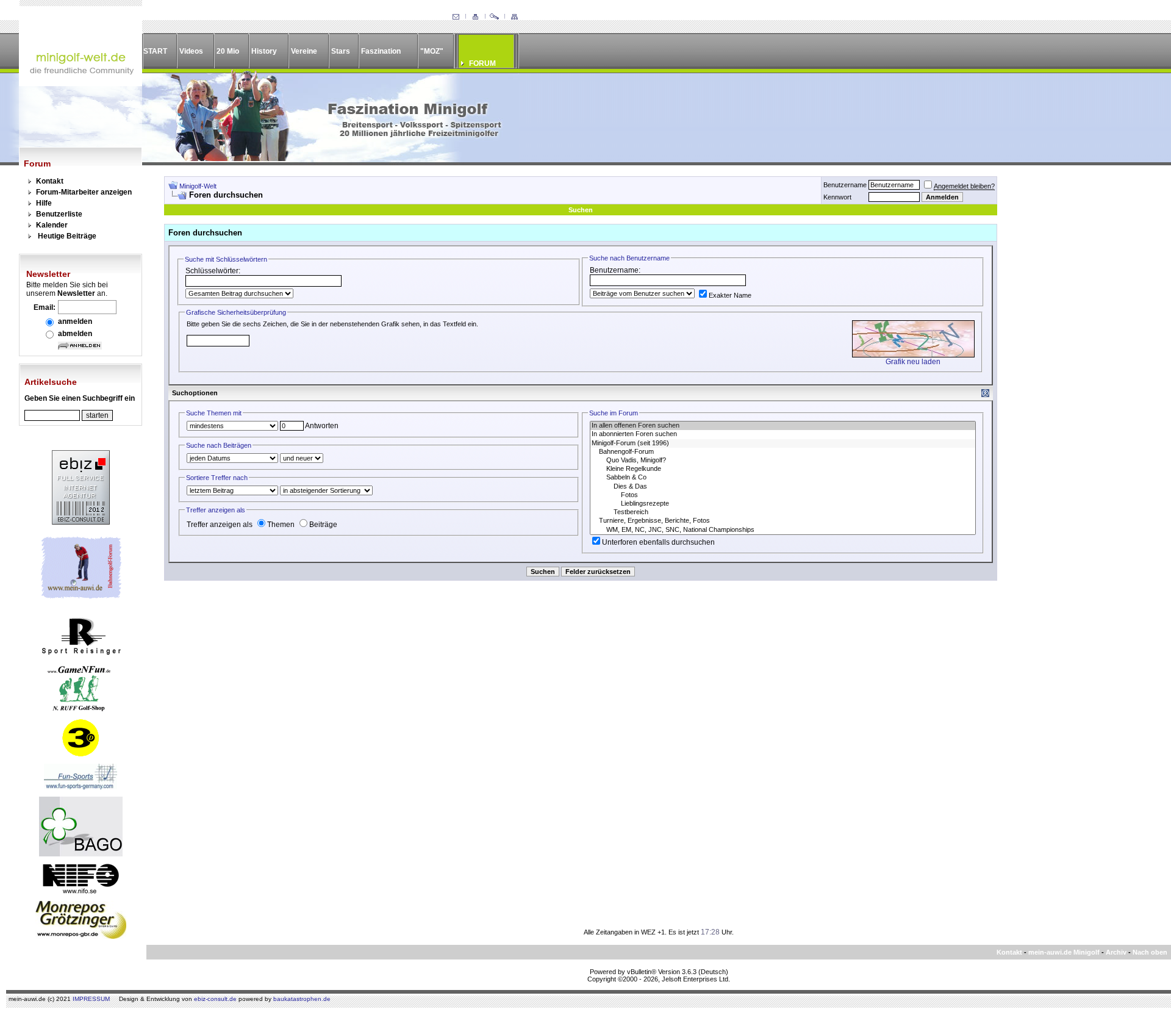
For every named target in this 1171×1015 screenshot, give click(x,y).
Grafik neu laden (913, 361)
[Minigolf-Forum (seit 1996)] (782, 443)
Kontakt (49, 181)
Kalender (52, 225)
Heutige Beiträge (67, 236)
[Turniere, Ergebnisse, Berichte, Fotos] (782, 521)
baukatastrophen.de (302, 998)
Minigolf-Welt (198, 186)
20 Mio (228, 51)
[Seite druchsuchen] (495, 17)
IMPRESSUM (91, 998)
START (155, 51)
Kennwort (837, 197)
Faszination (381, 51)
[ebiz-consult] (81, 522)
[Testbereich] (782, 512)
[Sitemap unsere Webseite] (514, 17)
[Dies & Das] (782, 486)
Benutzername (845, 184)
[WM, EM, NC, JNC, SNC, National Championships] (782, 530)
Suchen (580, 209)
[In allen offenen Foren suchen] (782, 425)
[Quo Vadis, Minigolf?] (782, 460)
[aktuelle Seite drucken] (475, 17)
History (264, 51)
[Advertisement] (1077, 359)
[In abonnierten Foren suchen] (782, 434)
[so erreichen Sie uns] (455, 17)
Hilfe (44, 203)
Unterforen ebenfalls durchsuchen (658, 542)
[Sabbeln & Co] (782, 477)
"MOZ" (431, 51)
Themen (281, 524)
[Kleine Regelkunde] (782, 469)
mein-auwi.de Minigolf (1064, 952)
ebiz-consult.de (215, 998)
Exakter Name (730, 295)
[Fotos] (782, 495)
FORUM (482, 63)
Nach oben (1150, 952)
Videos (191, 51)
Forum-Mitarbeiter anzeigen (84, 192)
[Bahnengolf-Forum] (782, 452)
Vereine (304, 51)
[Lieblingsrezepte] (782, 504)
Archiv (1116, 952)
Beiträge (323, 524)
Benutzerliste (59, 214)
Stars (340, 51)
